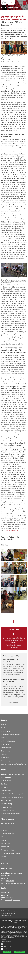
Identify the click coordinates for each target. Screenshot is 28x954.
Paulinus (4, 888)
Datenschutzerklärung (8, 937)
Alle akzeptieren (19, 952)
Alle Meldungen (7, 622)
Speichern (7, 952)
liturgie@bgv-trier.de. (12, 530)
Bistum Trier (6, 869)
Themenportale (7, 819)
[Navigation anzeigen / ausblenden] (24, 3)
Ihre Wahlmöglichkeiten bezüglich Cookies (14, 921)
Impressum (3, 939)
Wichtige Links (7, 770)
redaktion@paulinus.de (12, 900)
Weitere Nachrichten (11, 656)
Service (4, 720)
